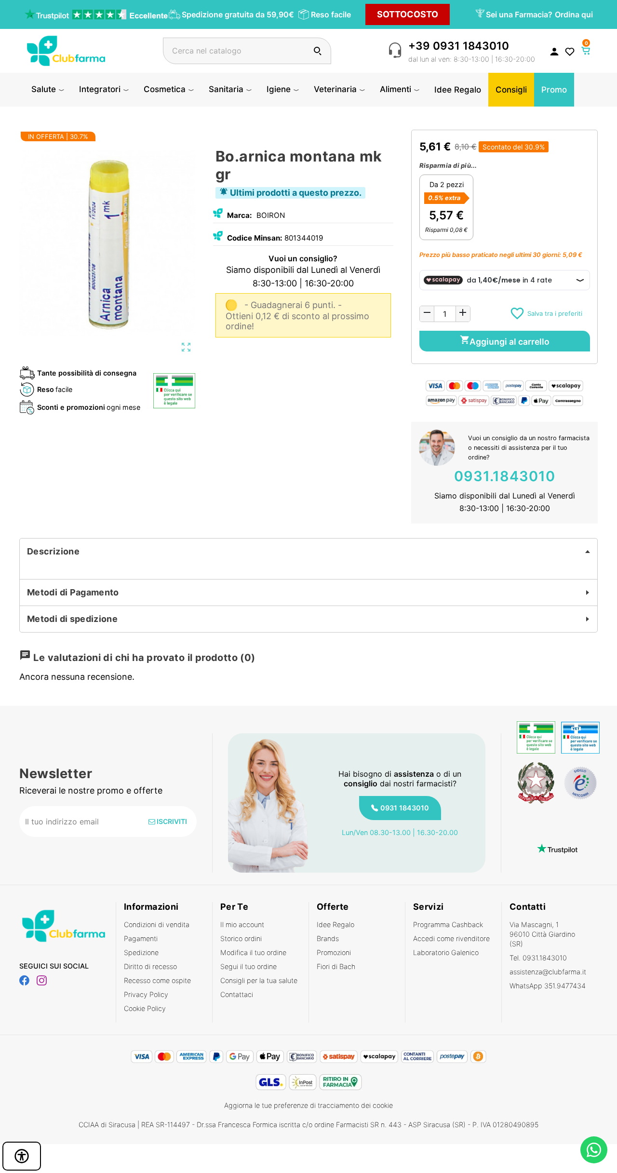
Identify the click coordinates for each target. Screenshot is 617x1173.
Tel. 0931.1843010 (538, 958)
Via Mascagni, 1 (542, 934)
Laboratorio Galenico (446, 952)
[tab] (308, 552)
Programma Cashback (448, 924)
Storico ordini (241, 938)
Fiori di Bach (336, 966)
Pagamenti (141, 938)
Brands (328, 938)
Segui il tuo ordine (248, 966)
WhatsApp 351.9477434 (548, 986)
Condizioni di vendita (156, 924)
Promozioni (334, 952)
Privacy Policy (146, 994)
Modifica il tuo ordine (253, 952)
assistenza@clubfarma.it (548, 972)
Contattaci (236, 994)
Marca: (239, 215)
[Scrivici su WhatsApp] (593, 1149)
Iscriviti (171, 821)
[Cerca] (317, 51)
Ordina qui (574, 14)
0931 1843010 (404, 808)
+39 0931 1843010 (458, 45)
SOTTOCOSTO (407, 14)
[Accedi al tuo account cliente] (554, 51)
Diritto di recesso (150, 966)
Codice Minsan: (254, 238)
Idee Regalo (335, 924)
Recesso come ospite (157, 980)
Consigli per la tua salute (258, 980)
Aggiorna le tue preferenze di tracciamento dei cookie (308, 1105)
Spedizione (141, 952)
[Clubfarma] (66, 50)
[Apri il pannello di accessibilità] (22, 1156)
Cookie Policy (145, 1008)
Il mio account (242, 924)
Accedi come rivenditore (451, 938)
